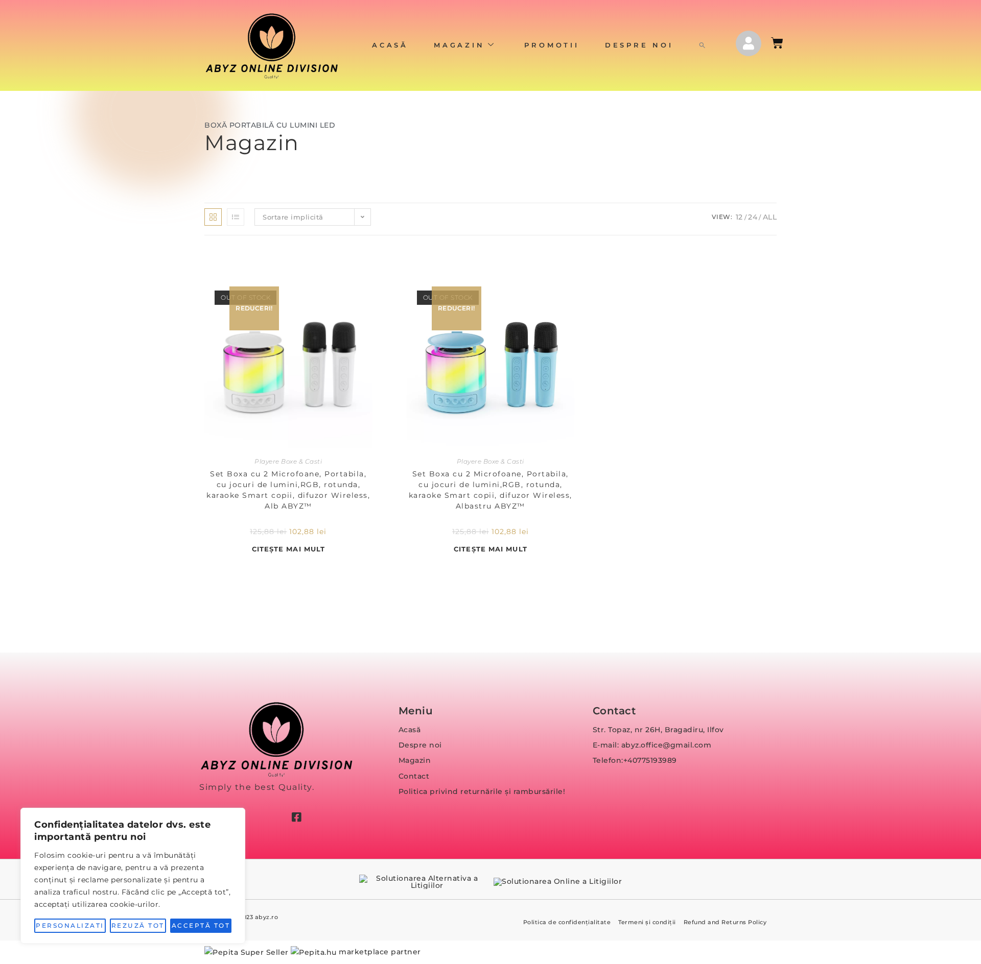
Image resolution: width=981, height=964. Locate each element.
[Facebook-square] (296, 817)
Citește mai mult (288, 549)
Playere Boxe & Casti (288, 461)
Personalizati (70, 925)
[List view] (235, 217)
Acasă (390, 45)
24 (752, 217)
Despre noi (639, 45)
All (770, 217)
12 (739, 217)
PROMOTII (551, 45)
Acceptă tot (201, 925)
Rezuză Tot (138, 925)
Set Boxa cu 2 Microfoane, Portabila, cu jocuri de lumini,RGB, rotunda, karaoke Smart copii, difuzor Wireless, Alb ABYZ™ (288, 490)
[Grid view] (213, 217)
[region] (132, 876)
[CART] (778, 43)
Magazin (459, 45)
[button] (702, 45)
